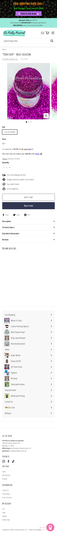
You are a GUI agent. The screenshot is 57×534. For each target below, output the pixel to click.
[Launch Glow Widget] (50, 527)
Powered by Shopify (35, 529)
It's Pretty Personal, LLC (10, 59)
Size (3, 127)
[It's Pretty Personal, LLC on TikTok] (13, 461)
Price (4, 139)
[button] (28, 149)
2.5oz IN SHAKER (9, 132)
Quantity (5, 162)
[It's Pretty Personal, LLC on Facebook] (8, 461)
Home (4, 49)
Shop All (4, 479)
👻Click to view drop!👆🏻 (28, 13)
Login (4, 512)
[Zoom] (45, 115)
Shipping (4, 159)
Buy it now (28, 205)
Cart (3, 509)
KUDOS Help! (6, 520)
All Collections (6, 475)
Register (4, 516)
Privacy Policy (6, 494)
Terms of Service (7, 497)
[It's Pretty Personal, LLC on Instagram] (3, 461)
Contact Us (5, 490)
